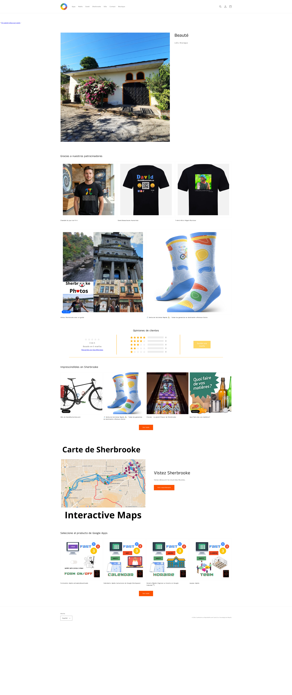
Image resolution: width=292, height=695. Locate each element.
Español (65, 618)
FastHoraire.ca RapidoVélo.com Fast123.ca (207, 617)
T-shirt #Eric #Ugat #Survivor (185, 221)
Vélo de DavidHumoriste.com (70, 417)
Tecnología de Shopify (226, 617)
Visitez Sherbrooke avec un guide (72, 318)
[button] (220, 6)
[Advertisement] (68, 661)
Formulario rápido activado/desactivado (74, 583)
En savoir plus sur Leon (10, 23)
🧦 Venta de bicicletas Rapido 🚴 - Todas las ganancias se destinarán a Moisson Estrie (177, 318)
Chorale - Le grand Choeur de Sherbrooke (161, 417)
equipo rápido (194, 583)
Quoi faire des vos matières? (200, 417)
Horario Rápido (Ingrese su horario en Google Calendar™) (163, 584)
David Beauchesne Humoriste (128, 221)
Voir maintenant (164, 487)
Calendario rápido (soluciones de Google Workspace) (122, 583)
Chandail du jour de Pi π (68, 221)
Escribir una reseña (202, 344)
